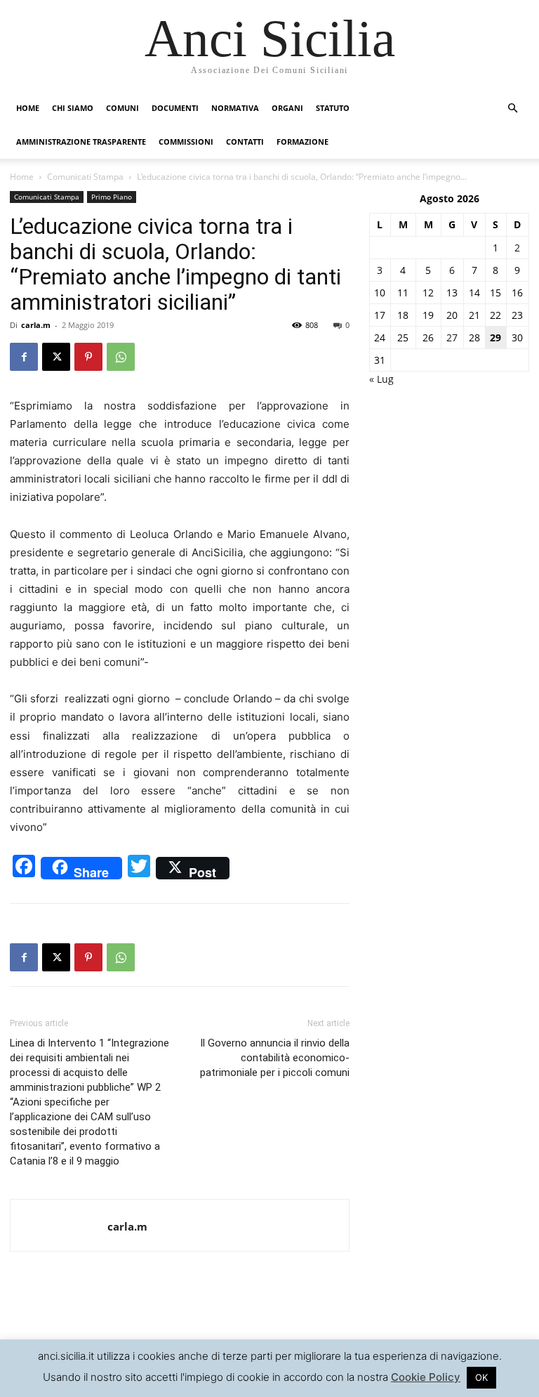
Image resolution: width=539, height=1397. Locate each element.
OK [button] (481, 1377)
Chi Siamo (72, 108)
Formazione (302, 141)
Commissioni (186, 141)
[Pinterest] (88, 357)
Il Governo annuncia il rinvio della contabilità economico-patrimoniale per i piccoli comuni (275, 1058)
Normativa (235, 108)
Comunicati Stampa (85, 177)
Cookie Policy (425, 1377)
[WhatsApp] (121, 357)
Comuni (122, 108)
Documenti (175, 108)
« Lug (381, 379)
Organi (287, 108)
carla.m (36, 325)
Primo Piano (111, 197)
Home (27, 108)
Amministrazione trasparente (81, 141)
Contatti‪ (245, 141)
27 (452, 337)
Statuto (333, 108)
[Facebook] (24, 357)
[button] (512, 108)
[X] (56, 357)
